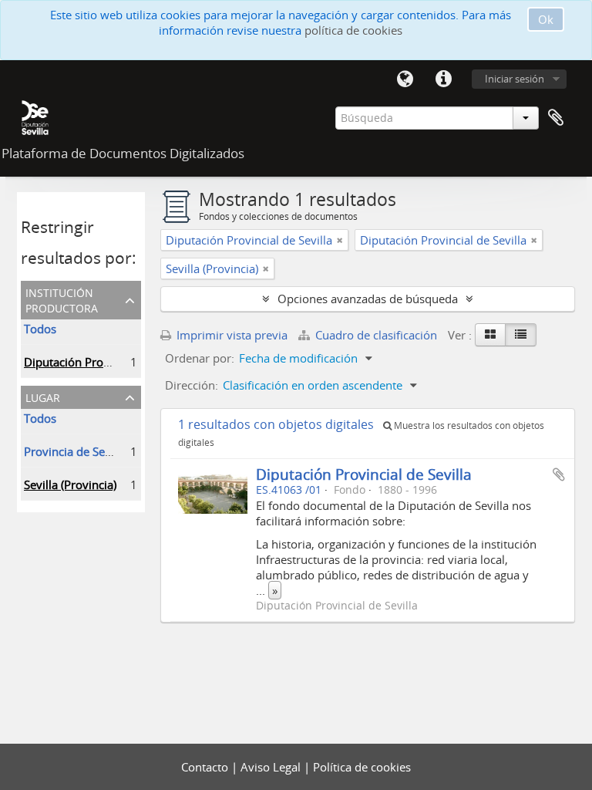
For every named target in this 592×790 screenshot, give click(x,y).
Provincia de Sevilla (75, 451)
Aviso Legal (272, 767)
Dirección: (191, 385)
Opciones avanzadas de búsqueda (368, 298)
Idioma (404, 79)
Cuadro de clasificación (376, 335)
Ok (545, 19)
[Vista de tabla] (520, 334)
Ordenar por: (199, 358)
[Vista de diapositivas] (490, 334)
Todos (40, 328)
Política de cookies (362, 767)
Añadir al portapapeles (559, 474)
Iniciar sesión (514, 79)
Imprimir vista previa (230, 335)
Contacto (206, 767)
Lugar (42, 396)
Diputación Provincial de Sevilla (107, 362)
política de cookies (353, 30)
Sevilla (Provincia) (70, 484)
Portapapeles (555, 118)
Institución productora (61, 299)
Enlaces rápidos (443, 79)
